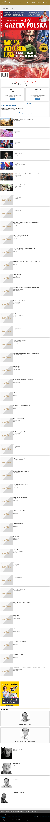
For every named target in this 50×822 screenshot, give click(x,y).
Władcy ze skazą (16, 563)
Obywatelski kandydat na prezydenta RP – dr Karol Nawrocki (26, 458)
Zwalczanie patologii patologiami (20, 484)
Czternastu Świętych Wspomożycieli (21, 471)
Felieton (16, 212)
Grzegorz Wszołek (18, 153)
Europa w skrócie (16, 392)
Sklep (49, 816)
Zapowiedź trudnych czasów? (25, 724)
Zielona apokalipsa (17, 274)
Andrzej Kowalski (18, 354)
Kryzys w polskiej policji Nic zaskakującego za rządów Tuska (26, 287)
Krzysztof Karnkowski (19, 315)
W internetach (16, 615)
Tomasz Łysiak (18, 120)
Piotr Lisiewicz (18, 175)
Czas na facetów (16, 196)
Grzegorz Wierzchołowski (20, 164)
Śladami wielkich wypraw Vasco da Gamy (21, 602)
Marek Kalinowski (18, 577)
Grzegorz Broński (18, 236)
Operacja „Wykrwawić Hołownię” (20, 163)
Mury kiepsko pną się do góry (19, 432)
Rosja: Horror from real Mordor (19, 418)
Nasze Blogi (17, 816)
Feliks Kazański (18, 420)
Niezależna (2, 816)
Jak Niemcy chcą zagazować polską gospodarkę (23, 379)
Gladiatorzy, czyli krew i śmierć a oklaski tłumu (23, 119)
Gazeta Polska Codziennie (25, 816)
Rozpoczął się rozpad (17, 327)
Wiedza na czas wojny (17, 445)
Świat (16, 144)
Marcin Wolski (17, 564)
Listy (14, 628)
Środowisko (17, 133)
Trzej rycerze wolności (18, 523)
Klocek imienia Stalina (18, 654)
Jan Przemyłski (18, 603)
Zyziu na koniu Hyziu (17, 209)
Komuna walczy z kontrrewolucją (20, 497)
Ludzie (16, 176)
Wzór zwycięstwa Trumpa (18, 141)
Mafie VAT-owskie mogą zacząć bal (20, 235)
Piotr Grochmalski (18, 381)
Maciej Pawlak (17, 433)
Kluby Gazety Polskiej (19, 461)
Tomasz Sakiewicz (18, 197)
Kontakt (7, 811)
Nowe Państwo (8, 816)
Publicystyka (17, 155)
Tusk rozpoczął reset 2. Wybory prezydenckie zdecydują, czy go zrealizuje (29, 667)
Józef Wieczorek (18, 485)
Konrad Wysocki (18, 446)
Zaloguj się (39, 2)
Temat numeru (17, 187)
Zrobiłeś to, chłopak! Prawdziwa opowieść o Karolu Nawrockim (26, 174)
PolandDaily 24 (4, 817)
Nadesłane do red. (18, 616)
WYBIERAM (13, 98)
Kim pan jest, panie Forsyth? (19, 510)
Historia (16, 122)
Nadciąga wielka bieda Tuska (19, 185)
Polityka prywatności (34, 811)
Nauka (16, 605)
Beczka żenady (16, 778)
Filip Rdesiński (18, 276)
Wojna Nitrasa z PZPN (17, 366)
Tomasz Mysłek (18, 394)
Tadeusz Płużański (18, 498)
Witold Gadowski (18, 302)
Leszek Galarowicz (18, 367)
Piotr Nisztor (17, 263)
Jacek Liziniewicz (18, 131)
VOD (13, 816)
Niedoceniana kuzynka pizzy (19, 589)
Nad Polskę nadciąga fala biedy (20, 300)
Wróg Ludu (17, 198)
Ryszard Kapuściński (19, 459)
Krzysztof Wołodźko (19, 289)
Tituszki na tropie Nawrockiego (20, 340)
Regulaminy (26, 811)
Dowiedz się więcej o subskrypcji (25, 113)
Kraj (16, 166)
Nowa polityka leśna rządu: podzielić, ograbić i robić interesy (26, 222)
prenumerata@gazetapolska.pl (23, 114)
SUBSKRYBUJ (15, 84)
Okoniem (16, 670)
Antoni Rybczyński (18, 407)
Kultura (16, 513)
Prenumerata (33, 2)
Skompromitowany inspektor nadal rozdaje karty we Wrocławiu (26, 261)
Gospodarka (17, 434)
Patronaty (17, 811)
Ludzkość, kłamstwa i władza (19, 549)
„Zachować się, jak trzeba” (19, 792)
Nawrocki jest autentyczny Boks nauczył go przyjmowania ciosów (27, 152)
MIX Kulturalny (16, 536)
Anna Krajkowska (18, 525)
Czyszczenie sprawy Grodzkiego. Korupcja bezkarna (24, 248)
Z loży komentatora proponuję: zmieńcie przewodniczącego (26, 353)
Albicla (39, 816)
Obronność (17, 447)
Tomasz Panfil (17, 472)
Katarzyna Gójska (18, 669)
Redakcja (17, 538)
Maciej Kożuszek (18, 142)
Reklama (21, 811)
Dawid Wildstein (18, 341)
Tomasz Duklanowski (19, 249)
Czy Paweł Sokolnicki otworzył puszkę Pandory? (25, 741)
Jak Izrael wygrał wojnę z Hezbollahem (21, 405)
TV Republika (34, 816)
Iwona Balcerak (18, 590)
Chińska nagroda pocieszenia (19, 314)
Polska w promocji (17, 763)
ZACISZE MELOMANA (17, 576)
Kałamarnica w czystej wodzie (19, 641)
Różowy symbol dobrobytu (18, 130)
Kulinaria (16, 592)
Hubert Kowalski (18, 186)
